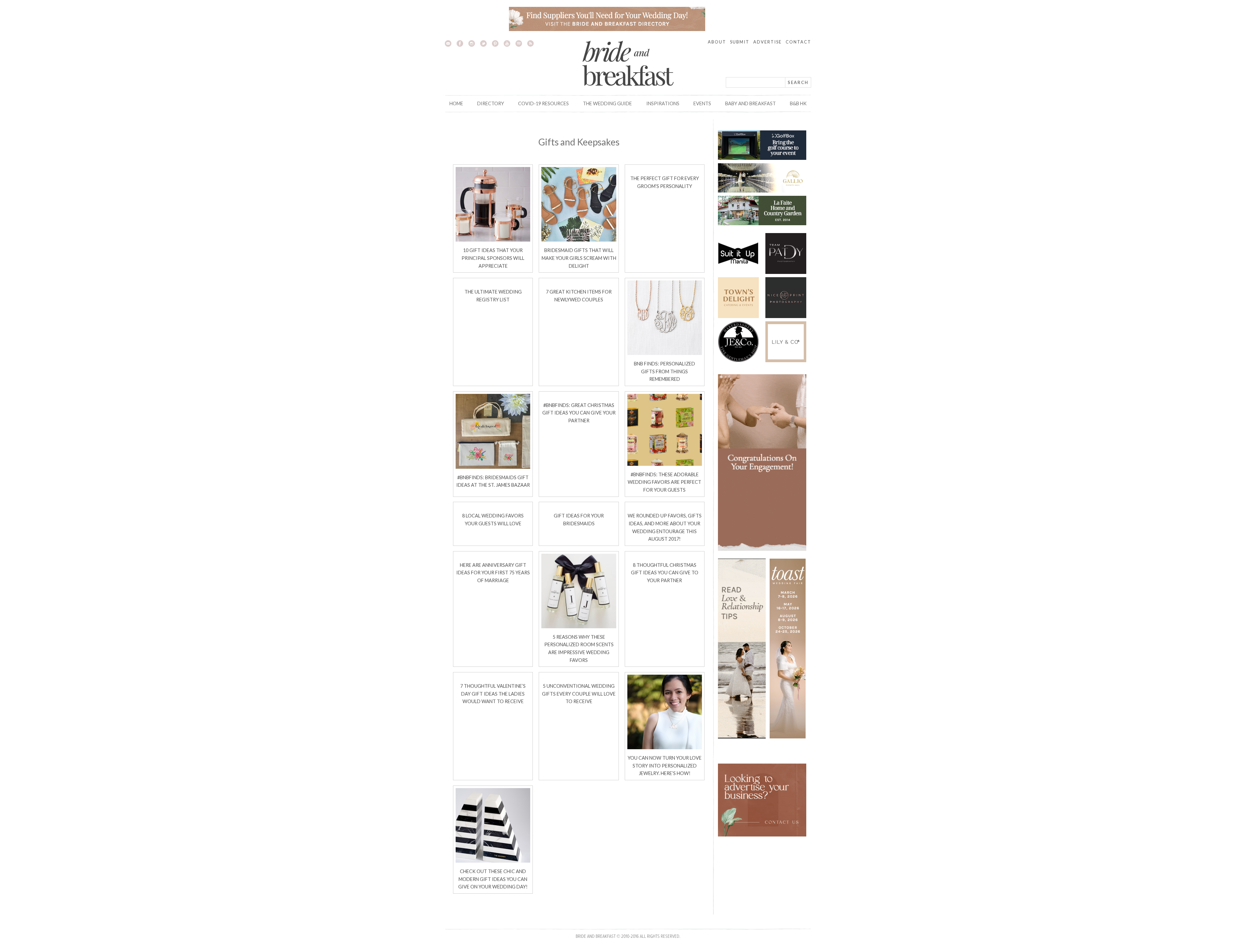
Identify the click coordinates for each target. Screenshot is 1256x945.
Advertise (767, 41)
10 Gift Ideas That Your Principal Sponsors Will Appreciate (493, 257)
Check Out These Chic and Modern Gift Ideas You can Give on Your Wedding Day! (493, 879)
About (717, 41)
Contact (798, 41)
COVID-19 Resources (543, 103)
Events (702, 103)
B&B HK (798, 103)
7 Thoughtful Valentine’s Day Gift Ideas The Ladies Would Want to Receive (493, 693)
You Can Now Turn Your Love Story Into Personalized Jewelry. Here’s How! (665, 765)
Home (456, 103)
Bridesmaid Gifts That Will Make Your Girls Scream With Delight (579, 257)
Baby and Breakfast (750, 103)
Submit (739, 41)
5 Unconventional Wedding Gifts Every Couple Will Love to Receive (579, 693)
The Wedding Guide (607, 103)
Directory (490, 103)
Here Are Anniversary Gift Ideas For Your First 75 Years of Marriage (493, 572)
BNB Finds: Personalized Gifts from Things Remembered (664, 371)
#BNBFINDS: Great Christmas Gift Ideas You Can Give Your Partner (579, 412)
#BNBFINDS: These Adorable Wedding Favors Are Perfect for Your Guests (664, 482)
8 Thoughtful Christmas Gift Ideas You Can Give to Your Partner (664, 572)
